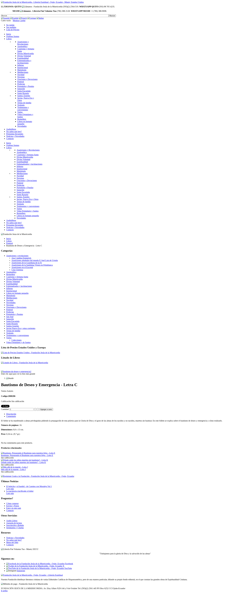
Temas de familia (13, 331)
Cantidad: (5, 409)
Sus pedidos (11, 27)
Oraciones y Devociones (16, 307)
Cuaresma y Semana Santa (17, 277)
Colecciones (16, 340)
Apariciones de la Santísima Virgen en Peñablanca (32, 265)
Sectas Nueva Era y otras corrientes (20, 328)
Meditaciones (11, 298)
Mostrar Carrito (19, 20)
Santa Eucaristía (12, 321)
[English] (14, 18)
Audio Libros (11, 521)
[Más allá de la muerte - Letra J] (14, 467)
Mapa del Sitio (12, 542)
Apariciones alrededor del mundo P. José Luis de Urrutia (34, 260)
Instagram (21, 571)
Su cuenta (10, 25)
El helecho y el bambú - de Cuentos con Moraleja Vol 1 (29, 486)
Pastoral (9, 243)
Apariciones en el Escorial (22, 267)
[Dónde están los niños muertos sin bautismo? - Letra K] (24, 460)
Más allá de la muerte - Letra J (13, 469)
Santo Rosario (12, 324)
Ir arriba (4, 591)
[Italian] (40, 18)
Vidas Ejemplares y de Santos (18, 342)
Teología (9, 333)
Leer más (10, 489)
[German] (31, 18)
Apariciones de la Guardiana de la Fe (26, 263)
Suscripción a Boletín (15, 525)
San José (9, 317)
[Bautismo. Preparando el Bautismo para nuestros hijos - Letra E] (28, 453)
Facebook (68, 564)
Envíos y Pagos (12, 506)
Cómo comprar (12, 503)
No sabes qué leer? (14, 540)
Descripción (11, 414)
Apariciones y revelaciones (17, 256)
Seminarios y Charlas (15, 528)
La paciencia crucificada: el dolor (19, 491)
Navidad (9, 300)
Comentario (11, 416)
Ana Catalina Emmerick (21, 258)
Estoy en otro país (13, 508)
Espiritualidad (12, 284)
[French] (23, 18)
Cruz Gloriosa (17, 270)
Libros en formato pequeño (17, 293)
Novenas (10, 305)
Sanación (10, 319)
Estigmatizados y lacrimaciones (19, 286)
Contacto (10, 510)
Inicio (8, 238)
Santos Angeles (12, 326)
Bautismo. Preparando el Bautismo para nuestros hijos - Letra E (27, 455)
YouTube (68, 568)
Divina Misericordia (14, 279)
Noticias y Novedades (15, 538)
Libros (9, 241)
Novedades (10, 302)
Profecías (10, 312)
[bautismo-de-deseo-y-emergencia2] (16, 371)
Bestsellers (10, 274)
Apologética (11, 272)
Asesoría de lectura (14, 523)
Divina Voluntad (13, 281)
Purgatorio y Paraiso (14, 314)
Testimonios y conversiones (17, 335)
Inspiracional (11, 291)
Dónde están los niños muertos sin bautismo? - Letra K (23, 462)
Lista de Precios (12, 30)
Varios (8, 338)
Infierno (9, 288)
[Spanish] (5, 18)
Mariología (10, 295)
